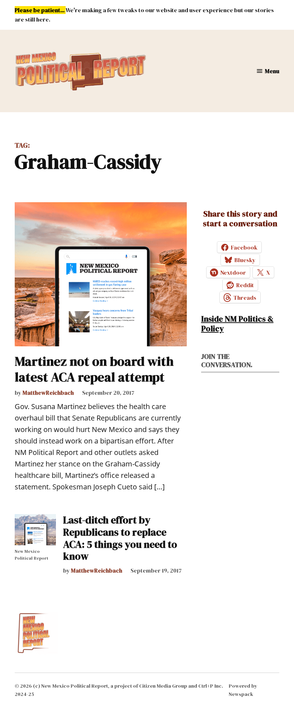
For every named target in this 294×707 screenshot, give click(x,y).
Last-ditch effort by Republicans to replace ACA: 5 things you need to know (120, 538)
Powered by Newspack (243, 689)
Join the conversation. (226, 360)
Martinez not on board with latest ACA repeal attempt (94, 368)
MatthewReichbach (48, 393)
